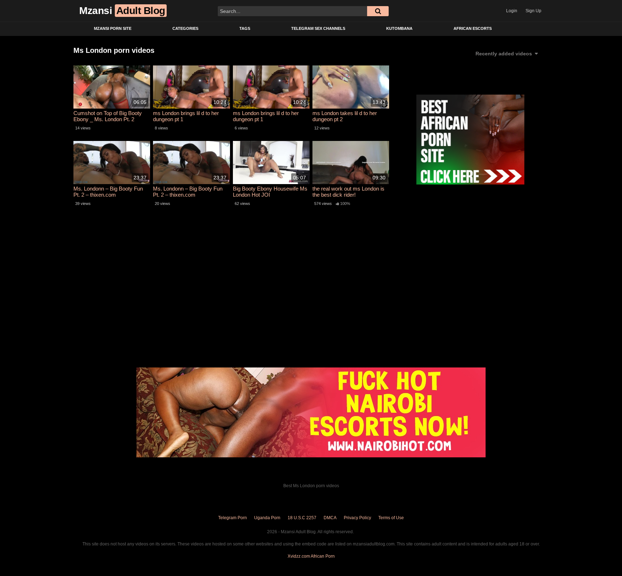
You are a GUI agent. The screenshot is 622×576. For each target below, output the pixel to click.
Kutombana (399, 28)
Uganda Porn (267, 517)
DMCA (330, 517)
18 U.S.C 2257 (302, 517)
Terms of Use (391, 517)
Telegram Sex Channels (318, 28)
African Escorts (473, 28)
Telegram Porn (232, 517)
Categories (185, 28)
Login (511, 10)
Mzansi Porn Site (112, 28)
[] (378, 11)
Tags (244, 28)
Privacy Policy (357, 517)
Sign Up (533, 10)
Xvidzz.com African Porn (311, 556)
